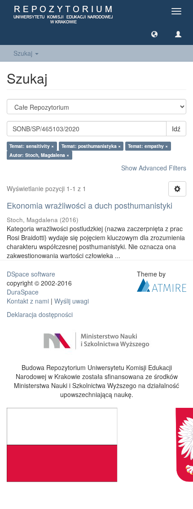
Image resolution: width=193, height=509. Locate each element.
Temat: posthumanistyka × (91, 146)
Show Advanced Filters (153, 167)
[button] (154, 33)
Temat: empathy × (148, 146)
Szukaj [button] (23, 53)
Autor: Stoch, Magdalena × (39, 155)
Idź (176, 128)
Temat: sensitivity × (31, 146)
